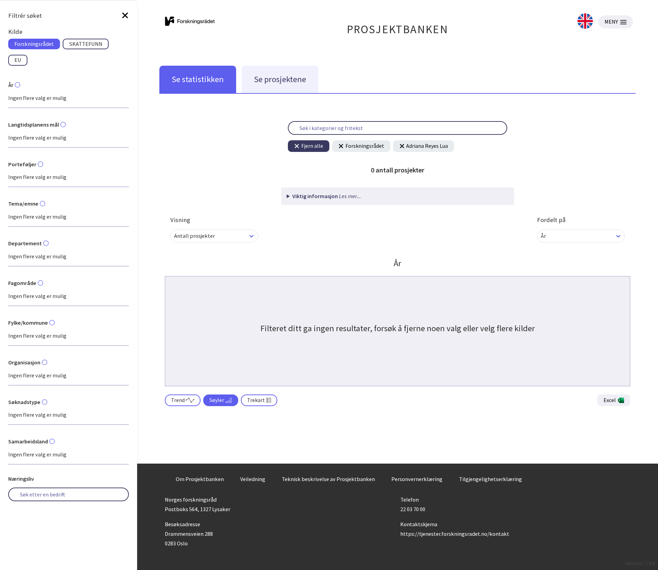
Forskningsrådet (364, 145)
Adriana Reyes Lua (427, 145)
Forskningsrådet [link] (34, 43)
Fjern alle (312, 145)
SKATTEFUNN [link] (85, 43)
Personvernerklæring (416, 479)
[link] (585, 21)
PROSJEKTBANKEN (398, 29)
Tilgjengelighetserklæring (490, 479)
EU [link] (17, 59)
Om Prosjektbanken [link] (200, 479)
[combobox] (174, 236)
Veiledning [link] (252, 479)
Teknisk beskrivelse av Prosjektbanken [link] (328, 479)
